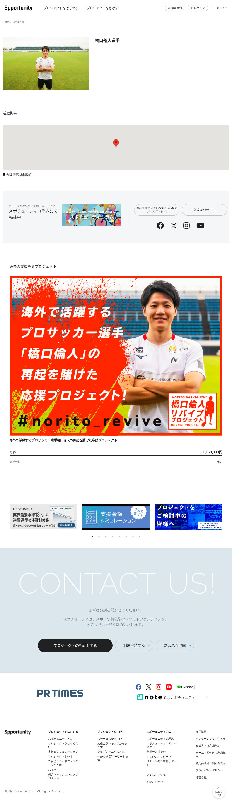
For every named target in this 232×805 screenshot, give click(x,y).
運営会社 (201, 777)
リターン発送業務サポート (161, 763)
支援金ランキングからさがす (112, 745)
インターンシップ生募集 (211, 738)
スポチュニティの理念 (160, 738)
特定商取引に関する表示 (211, 763)
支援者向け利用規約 (208, 745)
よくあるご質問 (156, 774)
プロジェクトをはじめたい (63, 745)
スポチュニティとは (60, 738)
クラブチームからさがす (112, 751)
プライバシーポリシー (209, 770)
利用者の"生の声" (157, 751)
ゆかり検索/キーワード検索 (112, 758)
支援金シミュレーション (63, 751)
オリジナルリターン (159, 756)
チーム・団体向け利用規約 (211, 754)
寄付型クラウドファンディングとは (63, 763)
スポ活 (52, 769)
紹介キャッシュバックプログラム (63, 776)
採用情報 (201, 731)
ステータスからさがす (111, 738)
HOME (6, 22)
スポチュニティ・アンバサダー (161, 745)
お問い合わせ (155, 781)
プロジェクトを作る (60, 756)
